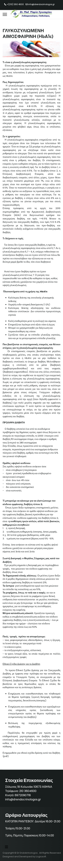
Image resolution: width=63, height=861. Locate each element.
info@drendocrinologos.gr (41, 4)
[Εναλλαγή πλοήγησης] (6, 847)
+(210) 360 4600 (15, 4)
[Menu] (5, 14)
